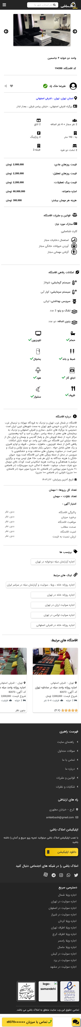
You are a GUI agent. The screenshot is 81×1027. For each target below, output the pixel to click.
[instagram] (61, 875)
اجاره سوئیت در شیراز (63, 914)
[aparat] (46, 875)
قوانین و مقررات (65, 778)
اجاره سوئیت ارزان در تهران (59, 605)
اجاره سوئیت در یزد (64, 960)
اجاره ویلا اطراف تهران (63, 927)
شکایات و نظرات (65, 787)
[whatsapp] (68, 875)
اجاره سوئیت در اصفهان (62, 908)
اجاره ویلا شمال (67, 895)
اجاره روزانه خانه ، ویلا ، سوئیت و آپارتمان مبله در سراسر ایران (40, 585)
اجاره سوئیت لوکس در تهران (59, 615)
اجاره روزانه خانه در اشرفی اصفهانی (55, 625)
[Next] (74, 31)
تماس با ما (68, 760)
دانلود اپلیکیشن (66, 852)
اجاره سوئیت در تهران (63, 901)
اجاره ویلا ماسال (67, 947)
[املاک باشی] (69, 5)
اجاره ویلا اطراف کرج (64, 934)
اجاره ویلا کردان (67, 921)
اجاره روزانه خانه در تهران (60, 595)
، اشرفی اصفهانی (44, 98)
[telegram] (54, 875)
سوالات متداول (66, 751)
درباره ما (70, 769)
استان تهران (67, 98)
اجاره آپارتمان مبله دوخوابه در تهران (54, 562)
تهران (57, 98)
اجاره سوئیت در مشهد (63, 967)
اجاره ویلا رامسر (67, 940)
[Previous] (6, 31)
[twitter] (76, 875)
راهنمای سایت (66, 742)
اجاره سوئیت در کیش (63, 954)
